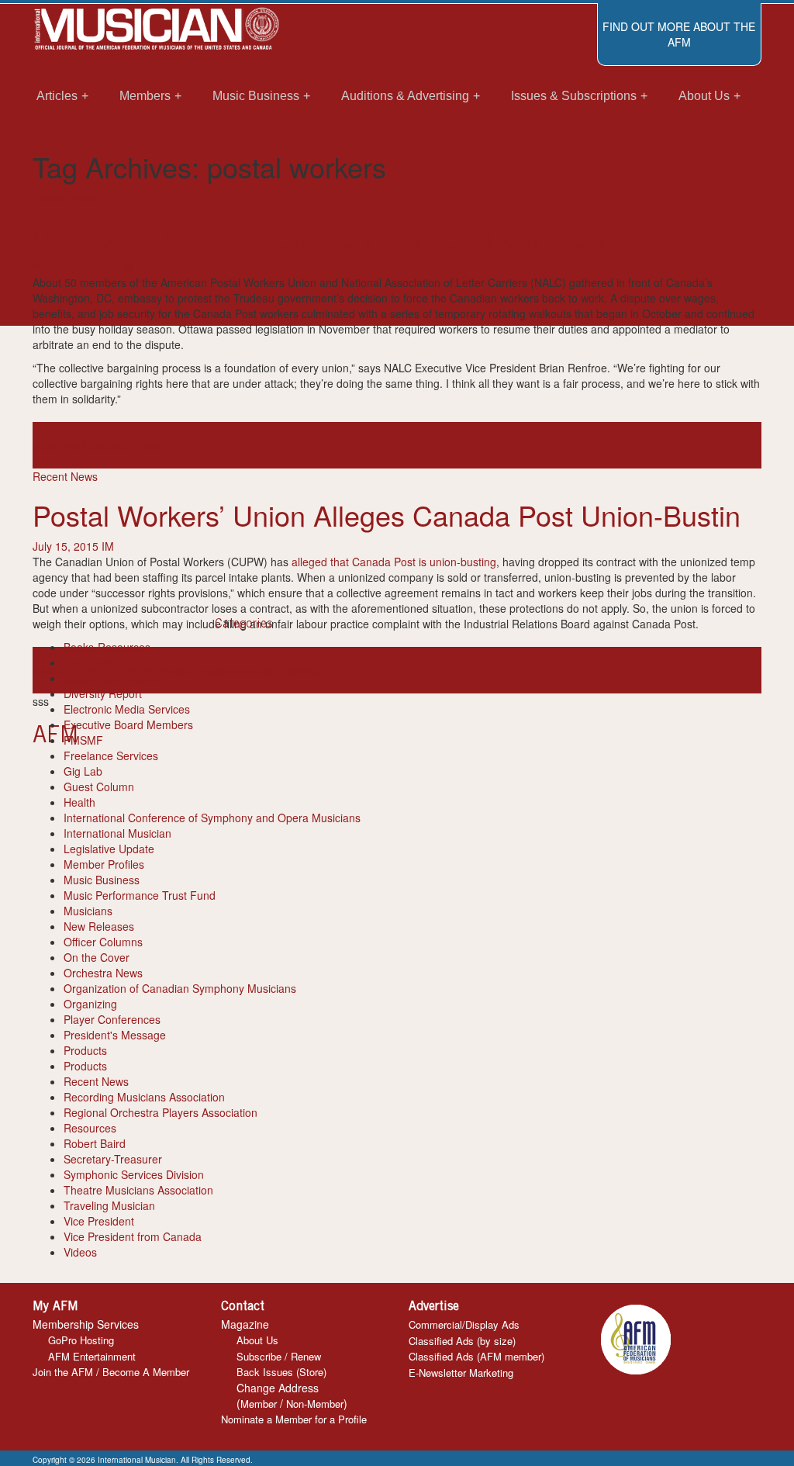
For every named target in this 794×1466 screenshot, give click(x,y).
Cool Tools (90, 662)
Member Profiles (104, 864)
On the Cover (96, 957)
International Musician (117, 833)
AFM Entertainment (92, 1356)
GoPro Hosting (81, 1340)
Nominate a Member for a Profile (294, 1419)
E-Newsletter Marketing (461, 1372)
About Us (257, 1340)
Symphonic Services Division (134, 1174)
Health (79, 802)
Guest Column (99, 786)
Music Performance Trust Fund (140, 895)
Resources (90, 1128)
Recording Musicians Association (144, 1097)
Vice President (99, 1221)
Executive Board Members (128, 724)
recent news (134, 445)
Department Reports (114, 678)
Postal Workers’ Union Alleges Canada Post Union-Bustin (386, 514)
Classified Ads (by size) (462, 1340)
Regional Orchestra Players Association (160, 1112)
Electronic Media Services (127, 709)
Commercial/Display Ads (464, 1324)
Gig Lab (83, 771)
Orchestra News (103, 972)
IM (127, 267)
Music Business (102, 879)
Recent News (65, 198)
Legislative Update (109, 848)
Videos (80, 1252)
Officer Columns (103, 941)
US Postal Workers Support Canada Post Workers (342, 236)
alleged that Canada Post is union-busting (394, 561)
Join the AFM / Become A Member (111, 1371)
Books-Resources (107, 647)
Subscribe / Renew (278, 1356)
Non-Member (314, 1403)
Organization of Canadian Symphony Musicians (180, 988)
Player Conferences (112, 1019)
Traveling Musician (109, 1205)
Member (258, 1403)
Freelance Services (111, 755)
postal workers (68, 445)
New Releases (99, 926)
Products (85, 1050)
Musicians (88, 910)
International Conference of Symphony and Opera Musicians (212, 817)
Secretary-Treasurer (113, 1159)
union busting (286, 670)
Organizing (90, 1003)
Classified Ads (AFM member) (476, 1356)
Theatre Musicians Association (138, 1190)
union (239, 670)
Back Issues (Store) (281, 1371)
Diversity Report (103, 693)
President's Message (115, 1034)
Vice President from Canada (133, 1236)
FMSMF (83, 740)
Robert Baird (95, 1143)
